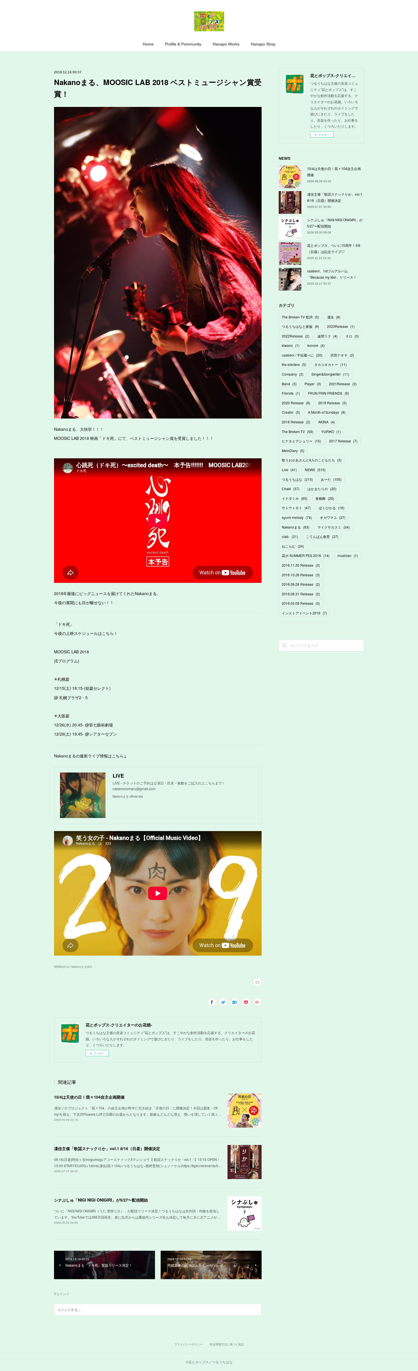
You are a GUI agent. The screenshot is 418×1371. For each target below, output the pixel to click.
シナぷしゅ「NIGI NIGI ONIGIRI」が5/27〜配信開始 (101, 1200)
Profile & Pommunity (183, 44)
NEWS (315, 469)
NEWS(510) (61, 967)
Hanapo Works (226, 44)
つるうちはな (297, 479)
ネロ (352, 336)
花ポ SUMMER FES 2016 (306, 555)
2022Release (295, 336)
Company (292, 374)
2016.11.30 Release (301, 565)
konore (316, 345)
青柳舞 (324, 498)
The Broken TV (297, 431)
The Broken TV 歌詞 (300, 316)
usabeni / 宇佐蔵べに (302, 355)
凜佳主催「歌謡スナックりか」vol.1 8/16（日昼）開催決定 (107, 1148)
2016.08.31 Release (301, 593)
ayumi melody (297, 517)
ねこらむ (293, 546)
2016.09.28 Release (301, 584)
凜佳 (333, 316)
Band (289, 383)
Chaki (290, 488)
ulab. (290, 536)
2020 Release (296, 402)
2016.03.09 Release (301, 603)
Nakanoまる (295, 527)
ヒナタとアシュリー (301, 440)
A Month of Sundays (326, 412)
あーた (331, 479)
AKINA (326, 421)
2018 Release (296, 421)
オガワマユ (332, 517)
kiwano (290, 345)
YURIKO (331, 431)
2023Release (341, 326)
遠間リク (327, 336)
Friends (291, 393)
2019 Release (332, 402)
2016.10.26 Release (301, 574)
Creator (291, 412)
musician (348, 555)
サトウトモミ (296, 507)
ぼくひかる (331, 507)
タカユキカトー (330, 364)
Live (289, 469)
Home (148, 44)
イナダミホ (294, 498)
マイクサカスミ (333, 527)
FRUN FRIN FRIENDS (328, 393)
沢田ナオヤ (342, 355)
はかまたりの (321, 488)
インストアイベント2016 (304, 612)
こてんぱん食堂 (322, 536)
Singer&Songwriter (330, 374)
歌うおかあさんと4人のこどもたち (312, 459)
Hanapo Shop (263, 44)
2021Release (343, 383)
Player (313, 383)
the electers (294, 364)
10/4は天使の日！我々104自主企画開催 (89, 1097)
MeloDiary (293, 450)
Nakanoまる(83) (81, 967)
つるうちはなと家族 (300, 326)
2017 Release (343, 440)
